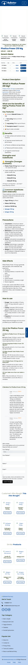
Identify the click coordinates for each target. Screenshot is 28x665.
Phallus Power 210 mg (8, 88)
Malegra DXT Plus (7, 578)
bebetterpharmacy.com (9, 659)
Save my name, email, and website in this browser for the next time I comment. (13, 477)
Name (5, 463)
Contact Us (6, 643)
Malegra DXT (20, 556)
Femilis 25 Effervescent (7, 557)
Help (14, 662)
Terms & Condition (8, 648)
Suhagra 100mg (20, 508)
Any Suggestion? (26, 332)
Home (8, 662)
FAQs (19, 662)
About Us (5, 640)
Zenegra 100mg (7, 508)
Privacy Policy (6, 645)
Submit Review (8, 482)
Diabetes (5, 627)
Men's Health (6, 619)
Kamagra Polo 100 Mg (20, 578)
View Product (7, 512)
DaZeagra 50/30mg (7, 529)
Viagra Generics (7, 624)
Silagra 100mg (21, 529)
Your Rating (6, 449)
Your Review (6, 455)
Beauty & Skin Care (8, 621)
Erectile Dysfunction (8, 630)
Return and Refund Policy (10, 651)
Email (4, 469)
